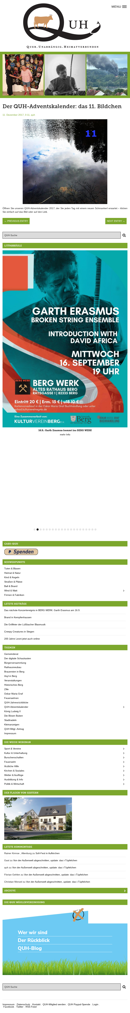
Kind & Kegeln (11, 577)
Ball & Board (10, 586)
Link (45, 211)
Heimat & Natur (12, 573)
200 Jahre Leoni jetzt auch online (22, 638)
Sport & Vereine (12, 748)
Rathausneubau (12, 667)
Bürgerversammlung (15, 662)
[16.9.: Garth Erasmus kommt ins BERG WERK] (65, 338)
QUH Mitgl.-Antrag (14, 729)
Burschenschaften (14, 757)
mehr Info (65, 434)
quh (33, 114)
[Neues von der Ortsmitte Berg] (38, 818)
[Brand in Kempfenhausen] (106, 74)
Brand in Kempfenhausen (17, 617)
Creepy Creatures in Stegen (19, 631)
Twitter (19, 1006)
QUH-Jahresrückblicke (16, 702)
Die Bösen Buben (13, 715)
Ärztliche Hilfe (11, 766)
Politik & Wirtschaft (14, 784)
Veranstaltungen (13, 680)
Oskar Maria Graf (13, 693)
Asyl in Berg (10, 676)
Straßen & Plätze (13, 581)
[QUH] (62, 25)
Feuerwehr (10, 761)
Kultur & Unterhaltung (15, 753)
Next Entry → (116, 221)
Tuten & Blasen (12, 568)
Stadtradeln (10, 720)
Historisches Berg (13, 684)
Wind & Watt (10, 590)
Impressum (10, 733)
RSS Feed (31, 1006)
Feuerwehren (11, 698)
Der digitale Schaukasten (17, 658)
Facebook (8, 1006)
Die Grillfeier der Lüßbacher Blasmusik (25, 624)
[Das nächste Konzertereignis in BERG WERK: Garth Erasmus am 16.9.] (65, 74)
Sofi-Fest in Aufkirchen (48, 853)
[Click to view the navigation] (124, 6)
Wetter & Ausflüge (13, 775)
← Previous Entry (16, 221)
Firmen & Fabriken (14, 595)
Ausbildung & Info (13, 779)
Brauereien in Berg (14, 671)
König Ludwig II (12, 711)
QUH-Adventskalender (16, 707)
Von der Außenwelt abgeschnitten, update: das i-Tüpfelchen (45, 860)
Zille (6, 689)
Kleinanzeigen (11, 724)
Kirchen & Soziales (14, 770)
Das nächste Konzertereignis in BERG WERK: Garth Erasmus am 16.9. (42, 610)
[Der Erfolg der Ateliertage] (23, 74)
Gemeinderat (11, 654)
